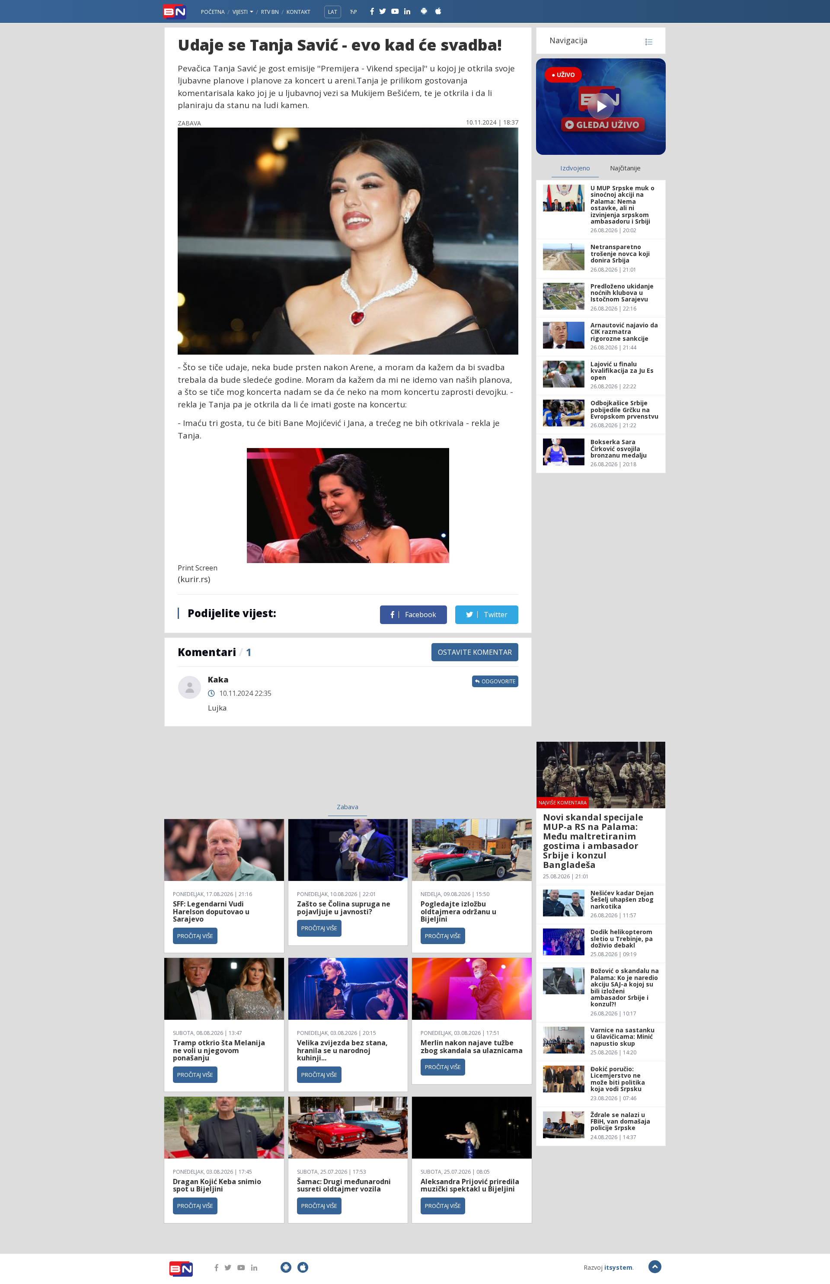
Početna (213, 12)
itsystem (618, 1267)
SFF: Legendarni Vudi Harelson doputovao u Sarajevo (211, 911)
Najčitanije (625, 167)
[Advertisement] (277, 769)
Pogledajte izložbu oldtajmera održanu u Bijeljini (458, 911)
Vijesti (241, 12)
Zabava (347, 806)
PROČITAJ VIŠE (195, 936)
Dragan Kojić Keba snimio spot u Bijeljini (217, 1185)
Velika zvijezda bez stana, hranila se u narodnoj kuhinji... (342, 1050)
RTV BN (270, 12)
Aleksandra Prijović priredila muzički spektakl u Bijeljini (470, 1185)
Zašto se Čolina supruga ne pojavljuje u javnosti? (343, 907)
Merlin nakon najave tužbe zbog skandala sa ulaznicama (472, 1046)
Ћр (353, 12)
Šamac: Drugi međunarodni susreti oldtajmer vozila (344, 1185)
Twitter (495, 614)
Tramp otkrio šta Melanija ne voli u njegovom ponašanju (219, 1050)
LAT (332, 12)
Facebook (419, 614)
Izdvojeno (575, 167)
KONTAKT (298, 12)
